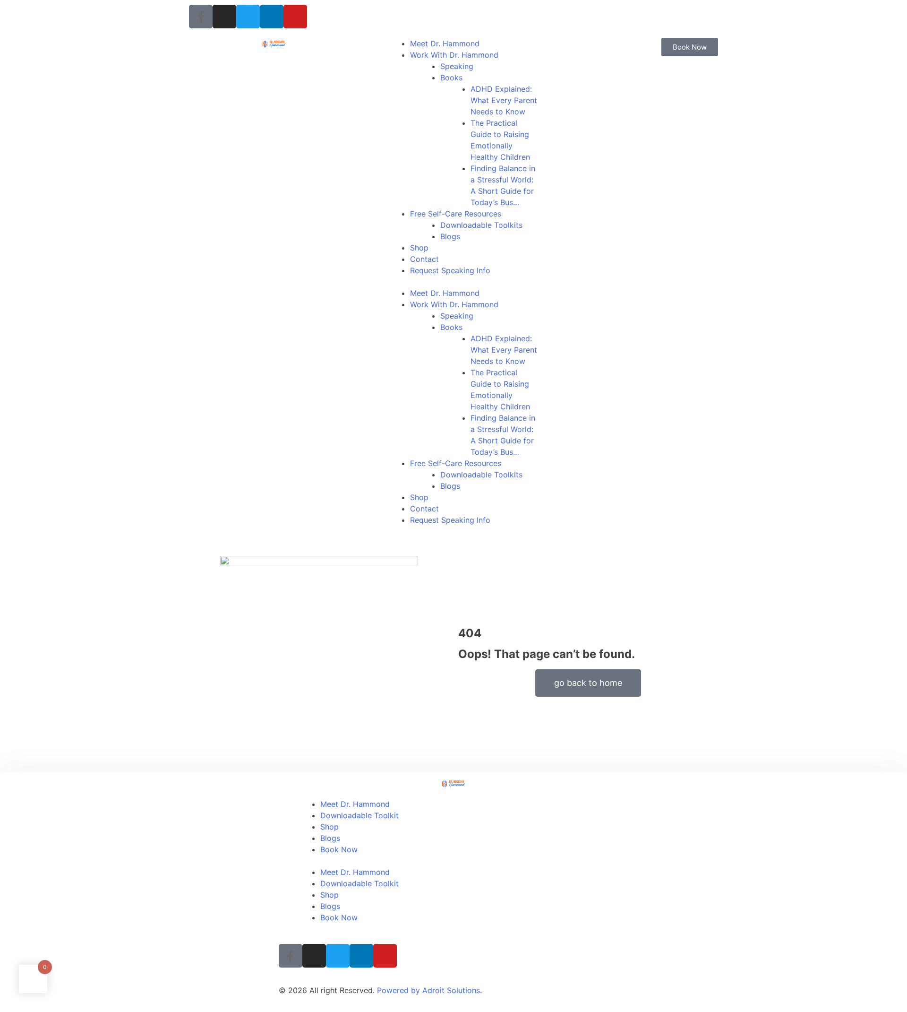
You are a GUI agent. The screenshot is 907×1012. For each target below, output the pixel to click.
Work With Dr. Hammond (454, 55)
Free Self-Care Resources (455, 213)
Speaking (456, 66)
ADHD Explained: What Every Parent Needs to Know (504, 100)
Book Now (339, 849)
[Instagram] (224, 16)
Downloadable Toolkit (359, 815)
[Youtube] (295, 16)
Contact (424, 259)
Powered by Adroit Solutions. (429, 990)
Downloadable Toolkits (481, 225)
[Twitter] (248, 16)
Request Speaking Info (450, 270)
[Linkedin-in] (271, 16)
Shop (419, 247)
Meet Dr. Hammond (444, 43)
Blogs (450, 236)
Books (451, 77)
